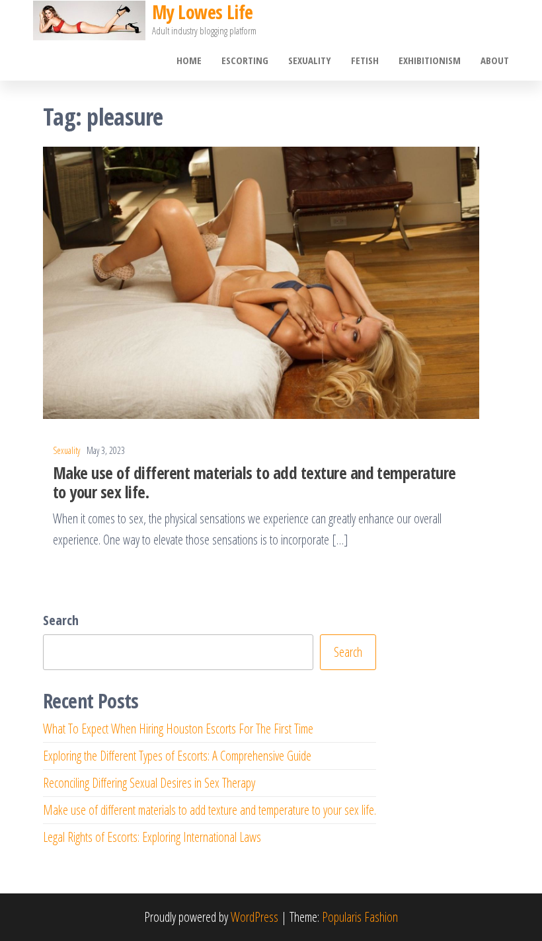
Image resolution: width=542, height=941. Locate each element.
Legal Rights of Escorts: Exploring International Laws (152, 837)
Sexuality (309, 60)
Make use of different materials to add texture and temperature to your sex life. (254, 482)
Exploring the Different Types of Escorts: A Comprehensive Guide (177, 756)
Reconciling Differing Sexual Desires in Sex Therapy (149, 783)
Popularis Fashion (360, 917)
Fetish (365, 60)
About (495, 60)
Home (189, 60)
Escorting (244, 60)
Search (61, 620)
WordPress (254, 917)
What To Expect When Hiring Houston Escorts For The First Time (178, 728)
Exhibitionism (430, 60)
